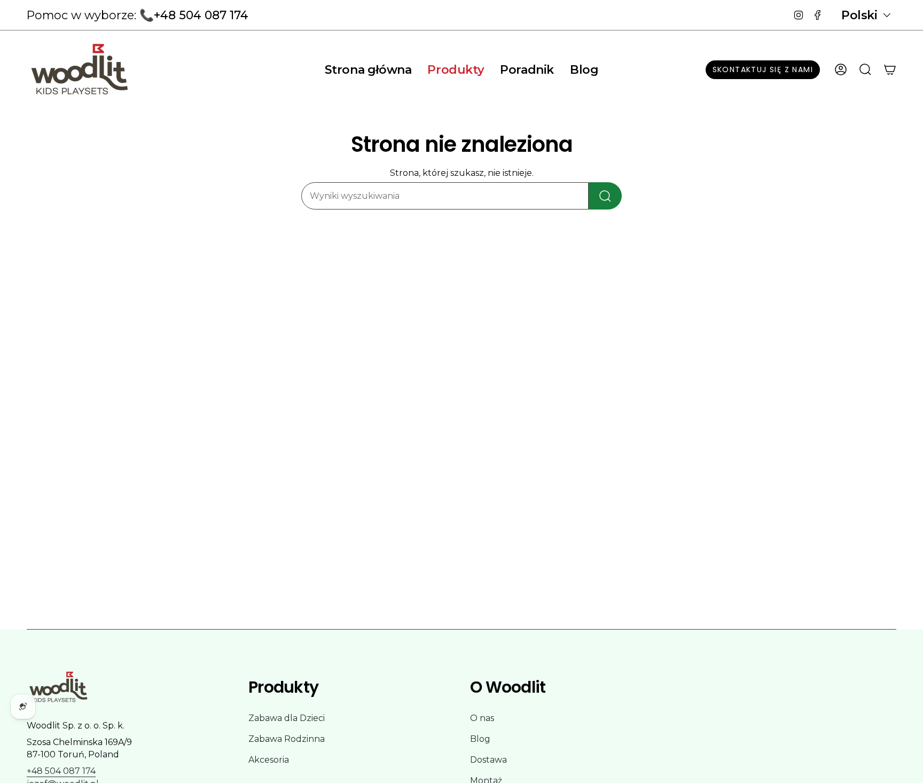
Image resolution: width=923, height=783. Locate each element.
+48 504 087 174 (61, 771)
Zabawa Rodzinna (286, 739)
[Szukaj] (605, 196)
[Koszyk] (890, 69)
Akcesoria (268, 760)
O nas (482, 718)
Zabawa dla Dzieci (286, 718)
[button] (455, 69)
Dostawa (488, 760)
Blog (480, 739)
